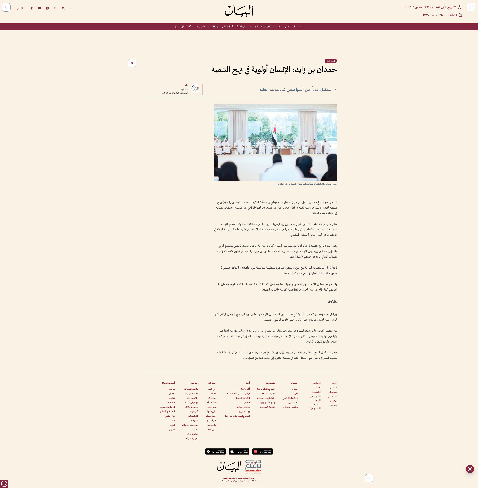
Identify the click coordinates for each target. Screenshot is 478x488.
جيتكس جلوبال (290, 406)
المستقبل (293, 402)
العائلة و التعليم (167, 411)
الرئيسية (298, 26)
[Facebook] (71, 8)
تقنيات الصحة (268, 393)
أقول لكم (212, 429)
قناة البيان (228, 26)
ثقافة (172, 397)
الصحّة (171, 402)
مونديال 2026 (191, 402)
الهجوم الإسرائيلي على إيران (237, 415)
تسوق (172, 429)
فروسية (194, 411)
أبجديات (212, 397)
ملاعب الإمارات (191, 388)
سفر (172, 420)
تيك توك (333, 405)
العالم (247, 402)
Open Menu (471, 7)
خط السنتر (211, 415)
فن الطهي (170, 415)
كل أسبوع (211, 420)
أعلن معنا (316, 392)
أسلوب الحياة (168, 382)
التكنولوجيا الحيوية (266, 397)
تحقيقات (194, 429)
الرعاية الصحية (167, 406)
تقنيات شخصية (267, 406)
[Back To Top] (369, 478)
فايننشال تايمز (183, 26)
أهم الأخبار (245, 388)
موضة (172, 388)
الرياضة (241, 26)
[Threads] (55, 8)
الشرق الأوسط (243, 397)
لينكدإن (333, 387)
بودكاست (213, 26)
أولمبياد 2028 (191, 406)
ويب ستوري (244, 411)
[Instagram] (47, 8)
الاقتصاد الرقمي (290, 397)
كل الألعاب (193, 415)
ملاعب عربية (192, 393)
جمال (172, 393)
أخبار (287, 26)
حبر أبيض (211, 406)
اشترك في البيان (315, 398)
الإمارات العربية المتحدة (238, 393)
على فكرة (211, 411)
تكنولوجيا (200, 26)
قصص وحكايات (190, 425)
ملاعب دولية (192, 397)
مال (296, 393)
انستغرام (332, 396)
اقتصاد (277, 26)
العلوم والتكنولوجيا (266, 388)
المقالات (253, 26)
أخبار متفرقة (192, 438)
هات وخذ (211, 425)
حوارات (194, 420)
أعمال (295, 388)
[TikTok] (31, 8)
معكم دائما (211, 402)
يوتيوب (333, 401)
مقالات (213, 393)
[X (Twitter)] (63, 8)
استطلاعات (192, 434)
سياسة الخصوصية (315, 406)
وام (186, 85)
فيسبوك (333, 392)
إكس (334, 383)
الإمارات (265, 26)
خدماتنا (317, 387)
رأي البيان (211, 388)
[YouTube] (39, 8)
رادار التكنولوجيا (267, 402)
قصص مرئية (243, 406)
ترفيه (172, 425)
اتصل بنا (317, 383)
